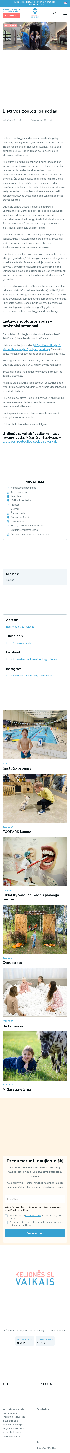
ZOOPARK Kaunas (17, 832)
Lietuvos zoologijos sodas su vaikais (30, 441)
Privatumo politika (33, 1215)
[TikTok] (24, 1343)
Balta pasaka (13, 1026)
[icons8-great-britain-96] (65, 3)
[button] (54, 13)
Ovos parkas (12, 962)
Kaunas (10, 580)
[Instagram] (21, 1343)
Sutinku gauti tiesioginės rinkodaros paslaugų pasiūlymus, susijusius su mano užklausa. (37, 1224)
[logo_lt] (35, 13)
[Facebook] (18, 1343)
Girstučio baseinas (17, 768)
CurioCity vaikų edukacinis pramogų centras (31, 897)
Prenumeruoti (35, 1233)
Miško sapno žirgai (17, 1089)
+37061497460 (46, 1448)
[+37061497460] (38, 1442)
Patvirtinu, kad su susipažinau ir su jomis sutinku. (35, 1217)
